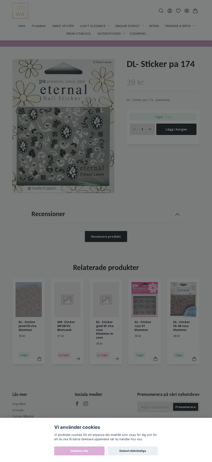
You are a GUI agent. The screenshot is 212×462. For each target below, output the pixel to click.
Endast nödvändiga (132, 450)
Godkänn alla (79, 450)
